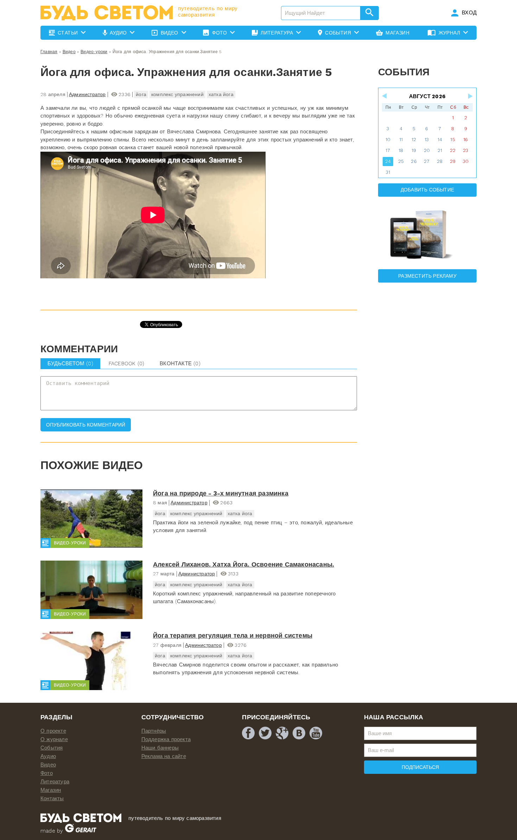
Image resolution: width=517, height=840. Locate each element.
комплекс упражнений (177, 94)
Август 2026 (427, 96)
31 (388, 172)
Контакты (52, 798)
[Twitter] (265, 733)
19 (413, 150)
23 (465, 150)
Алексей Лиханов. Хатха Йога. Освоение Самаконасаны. (243, 564)
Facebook (126, 363)
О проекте (53, 731)
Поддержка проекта (166, 739)
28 (439, 161)
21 (440, 150)
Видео (69, 51)
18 (400, 150)
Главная (48, 51)
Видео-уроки (94, 51)
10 (387, 139)
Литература (54, 781)
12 (413, 139)
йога (141, 94)
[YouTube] (315, 733)
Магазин (50, 790)
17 (387, 150)
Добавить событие (427, 189)
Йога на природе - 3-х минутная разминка (220, 493)
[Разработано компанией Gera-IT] (80, 831)
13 (427, 139)
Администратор (87, 94)
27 (426, 161)
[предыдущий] (385, 96)
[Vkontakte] (299, 733)
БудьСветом (70, 363)
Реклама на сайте (163, 756)
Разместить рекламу (427, 276)
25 (401, 161)
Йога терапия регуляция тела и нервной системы (232, 635)
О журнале (54, 739)
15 (452, 139)
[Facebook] (248, 733)
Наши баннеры (160, 748)
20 (427, 150)
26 (413, 161)
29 (452, 161)
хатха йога (221, 94)
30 (465, 161)
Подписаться (420, 767)
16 (465, 139)
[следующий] (470, 96)
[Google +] (282, 733)
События (51, 748)
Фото (46, 773)
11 (401, 139)
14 (440, 139)
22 (452, 150)
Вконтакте (180, 363)
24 (388, 161)
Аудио (48, 756)
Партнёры (153, 731)
